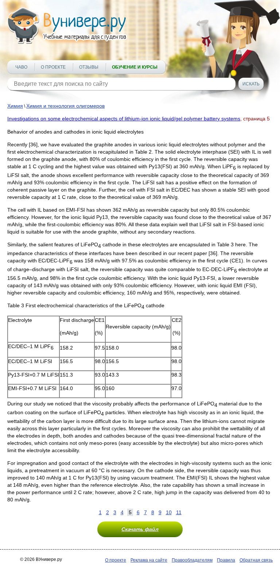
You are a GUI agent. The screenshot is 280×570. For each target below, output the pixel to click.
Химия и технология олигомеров (65, 106)
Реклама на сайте (149, 560)
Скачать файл (140, 529)
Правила (226, 560)
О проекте (53, 67)
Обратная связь (256, 560)
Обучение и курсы (135, 67)
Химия (15, 106)
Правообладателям (192, 560)
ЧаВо (21, 67)
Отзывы (88, 67)
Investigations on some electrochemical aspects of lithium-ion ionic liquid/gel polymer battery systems (123, 119)
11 (179, 512)
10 (169, 512)
